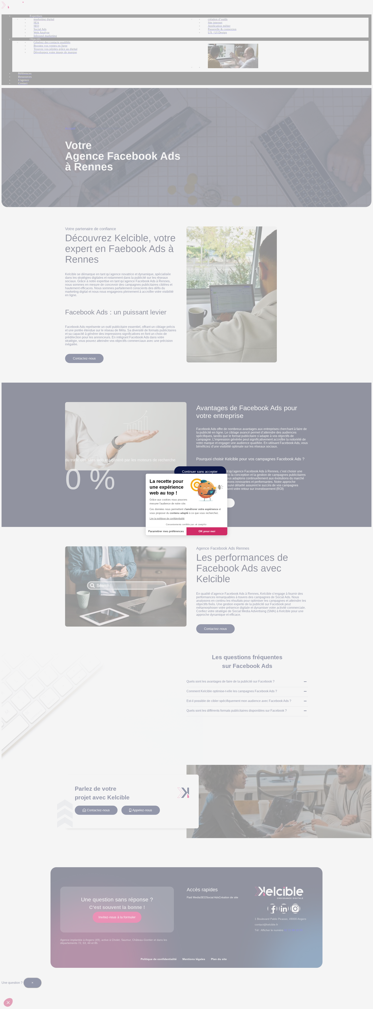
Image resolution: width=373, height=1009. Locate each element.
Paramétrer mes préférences (166, 531)
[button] (8, 1002)
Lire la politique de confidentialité (167, 518)
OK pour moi (207, 531)
